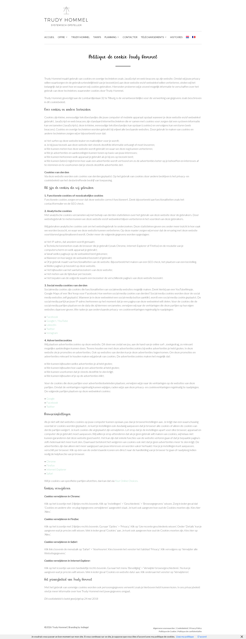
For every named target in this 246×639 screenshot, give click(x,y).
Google (50, 398)
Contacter (130, 37)
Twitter (50, 328)
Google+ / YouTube (57, 320)
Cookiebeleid (182, 628)
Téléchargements (152, 37)
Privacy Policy (195, 628)
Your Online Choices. (126, 480)
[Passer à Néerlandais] (187, 37)
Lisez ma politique (185, 636)
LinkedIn (51, 324)
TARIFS (97, 37)
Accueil (49, 37)
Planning (110, 37)
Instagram (52, 332)
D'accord (202, 636)
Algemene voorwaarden (164, 628)
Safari (49, 473)
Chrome (51, 461)
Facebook (52, 316)
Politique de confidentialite (190, 631)
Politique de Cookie (167, 631)
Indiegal (85, 627)
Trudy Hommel (80, 37)
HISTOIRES (176, 37)
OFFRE (61, 37)
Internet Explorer (56, 469)
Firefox (50, 465)
